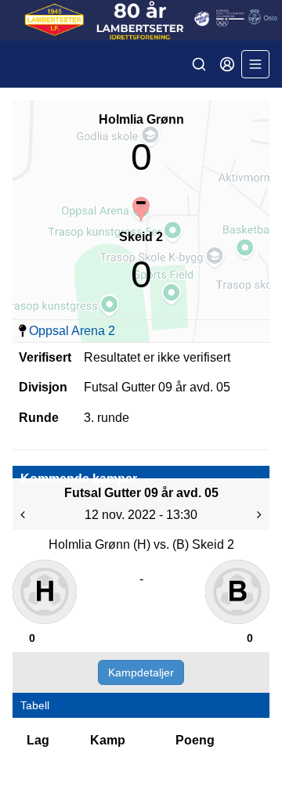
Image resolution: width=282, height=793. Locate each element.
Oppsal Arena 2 (72, 330)
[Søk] (199, 64)
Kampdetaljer (141, 672)
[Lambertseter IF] (141, 20)
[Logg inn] (227, 64)
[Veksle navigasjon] (255, 64)
